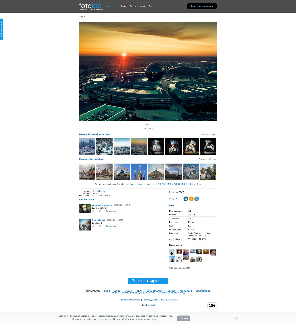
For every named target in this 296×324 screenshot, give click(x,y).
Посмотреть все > (208, 134)
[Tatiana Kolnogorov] (206, 253)
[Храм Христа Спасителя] (122, 179)
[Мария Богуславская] (179, 253)
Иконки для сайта (169, 300)
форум (128, 290)
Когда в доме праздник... (141, 184)
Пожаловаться (111, 211)
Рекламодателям (150, 300)
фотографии (93, 290)
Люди (151, 6)
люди (139, 290)
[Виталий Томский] (193, 253)
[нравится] (93, 211)
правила (171, 290)
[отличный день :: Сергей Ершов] (122, 154)
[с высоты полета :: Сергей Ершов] (104, 154)
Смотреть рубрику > (207, 159)
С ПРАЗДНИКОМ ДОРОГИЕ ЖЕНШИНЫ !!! (177, 184)
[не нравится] (100, 211)
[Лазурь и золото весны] (139, 179)
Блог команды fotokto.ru (129, 300)
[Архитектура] (104, 179)
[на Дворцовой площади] (173, 179)
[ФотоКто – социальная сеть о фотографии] (90, 4)
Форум (142, 6)
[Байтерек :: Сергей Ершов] (87, 154)
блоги (107, 290)
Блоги (123, 6)
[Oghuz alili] (186, 260)
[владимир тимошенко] (85, 213)
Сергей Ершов (98, 191)
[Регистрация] (1, 40)
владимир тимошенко (102, 205)
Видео (133, 6)
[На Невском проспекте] (156, 179)
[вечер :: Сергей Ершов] (139, 154)
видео (117, 290)
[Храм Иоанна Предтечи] (191, 179)
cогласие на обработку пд (171, 292)
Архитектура (98, 193)
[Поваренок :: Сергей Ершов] (156, 154)
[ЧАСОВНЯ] (208, 179)
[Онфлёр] (87, 179)
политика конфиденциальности (138, 292)
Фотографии (112, 6)
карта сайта (186, 290)
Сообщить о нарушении (179, 267)
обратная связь (154, 290)
